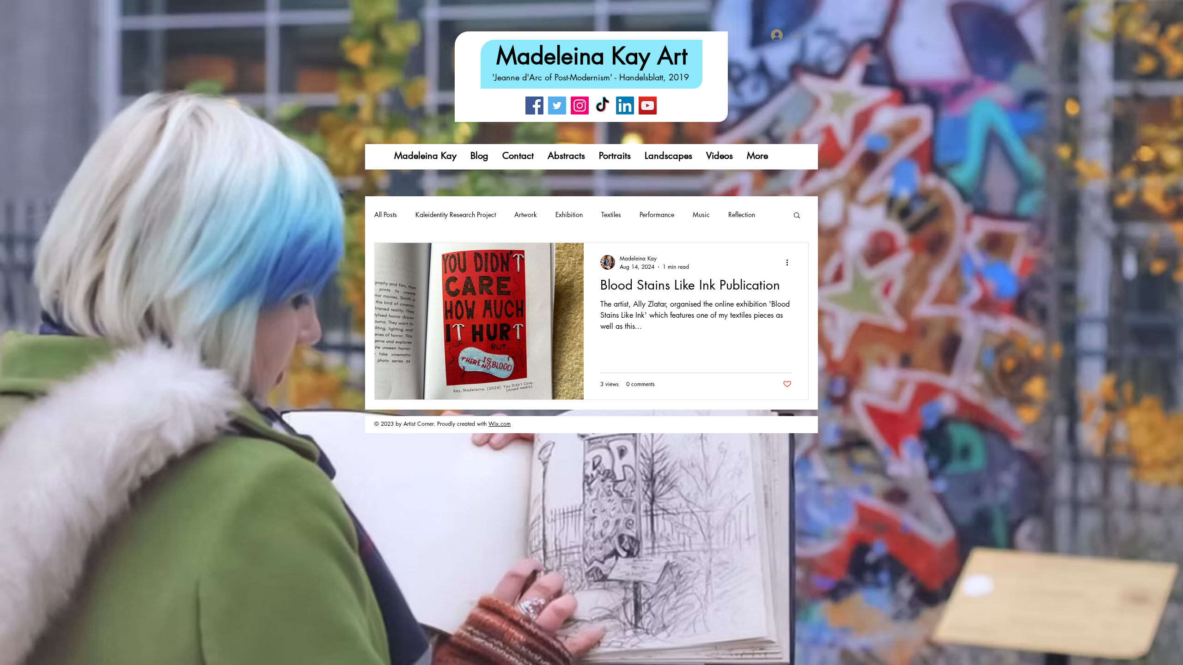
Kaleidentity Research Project (455, 214)
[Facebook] (534, 106)
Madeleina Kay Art (591, 56)
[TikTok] (602, 106)
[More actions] (790, 262)
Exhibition (569, 214)
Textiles (611, 214)
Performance (657, 214)
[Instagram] (580, 106)
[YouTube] (648, 106)
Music (701, 214)
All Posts (385, 214)
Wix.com (499, 424)
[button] (797, 216)
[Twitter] (557, 106)
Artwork (525, 214)
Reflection (741, 214)
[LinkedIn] (625, 106)
